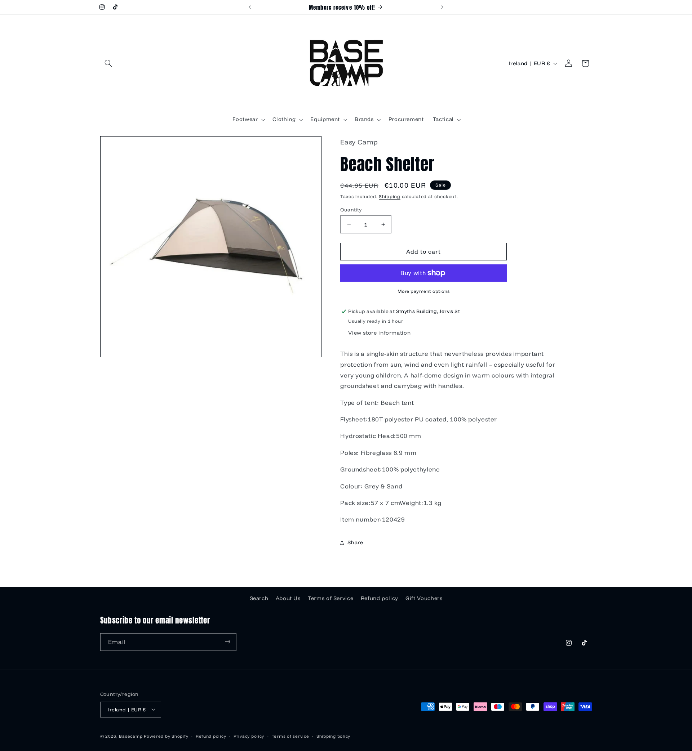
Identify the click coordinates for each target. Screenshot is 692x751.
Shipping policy (333, 735)
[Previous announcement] (250, 7)
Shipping (389, 197)
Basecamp (130, 735)
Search (259, 597)
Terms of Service (330, 597)
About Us (288, 597)
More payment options (424, 291)
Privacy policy (249, 735)
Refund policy (379, 597)
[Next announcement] (442, 7)
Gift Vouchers (423, 597)
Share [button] (355, 542)
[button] (108, 63)
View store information (379, 332)
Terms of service (290, 735)
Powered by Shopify (166, 735)
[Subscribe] (227, 642)
